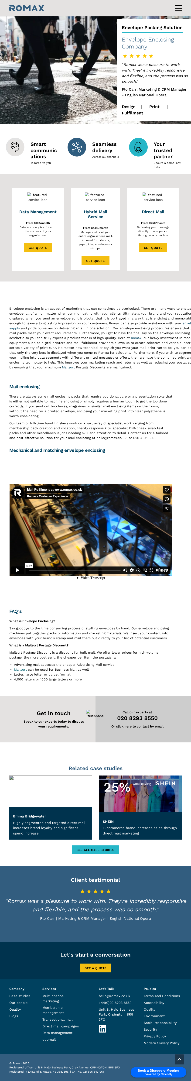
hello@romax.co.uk (114, 996)
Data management (57, 1033)
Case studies (20, 996)
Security (150, 1029)
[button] (179, 1060)
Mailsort (68, 367)
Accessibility (154, 1003)
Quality (15, 1009)
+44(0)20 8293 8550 (115, 1003)
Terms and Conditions (162, 996)
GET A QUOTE (95, 968)
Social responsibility (160, 1023)
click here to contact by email (140, 726)
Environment (154, 1016)
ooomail (49, 1040)
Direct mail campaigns (60, 1026)
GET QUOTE (38, 248)
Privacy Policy (155, 1036)
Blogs (13, 1016)
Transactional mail (57, 1019)
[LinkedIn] (102, 1031)
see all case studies (95, 850)
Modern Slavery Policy (161, 1043)
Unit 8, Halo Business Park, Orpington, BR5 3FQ (116, 1014)
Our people (18, 1003)
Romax (136, 338)
